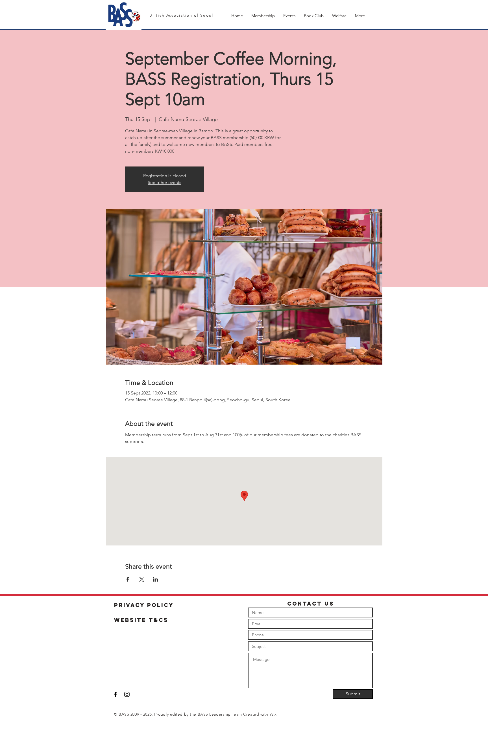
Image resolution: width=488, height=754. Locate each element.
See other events (164, 182)
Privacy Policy (144, 605)
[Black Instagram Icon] (126, 694)
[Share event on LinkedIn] (155, 579)
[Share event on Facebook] (127, 579)
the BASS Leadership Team (216, 714)
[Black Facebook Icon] (115, 694)
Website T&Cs (141, 620)
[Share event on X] (141, 579)
